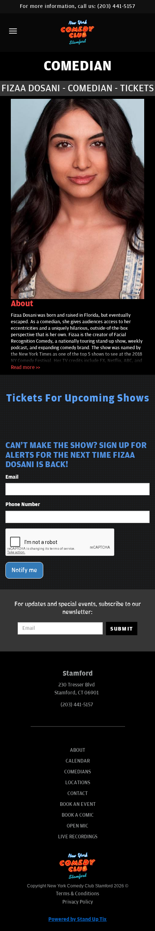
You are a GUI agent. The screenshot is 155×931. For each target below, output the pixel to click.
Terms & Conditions (77, 894)
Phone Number (22, 504)
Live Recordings (77, 837)
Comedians (77, 772)
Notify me (24, 570)
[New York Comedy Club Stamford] (77, 32)
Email (11, 477)
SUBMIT (121, 628)
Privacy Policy (77, 902)
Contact (77, 793)
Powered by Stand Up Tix (77, 919)
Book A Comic (78, 815)
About (77, 750)
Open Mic (77, 826)
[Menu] (13, 31)
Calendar (78, 761)
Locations (77, 783)
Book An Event (78, 804)
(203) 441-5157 (116, 6)
